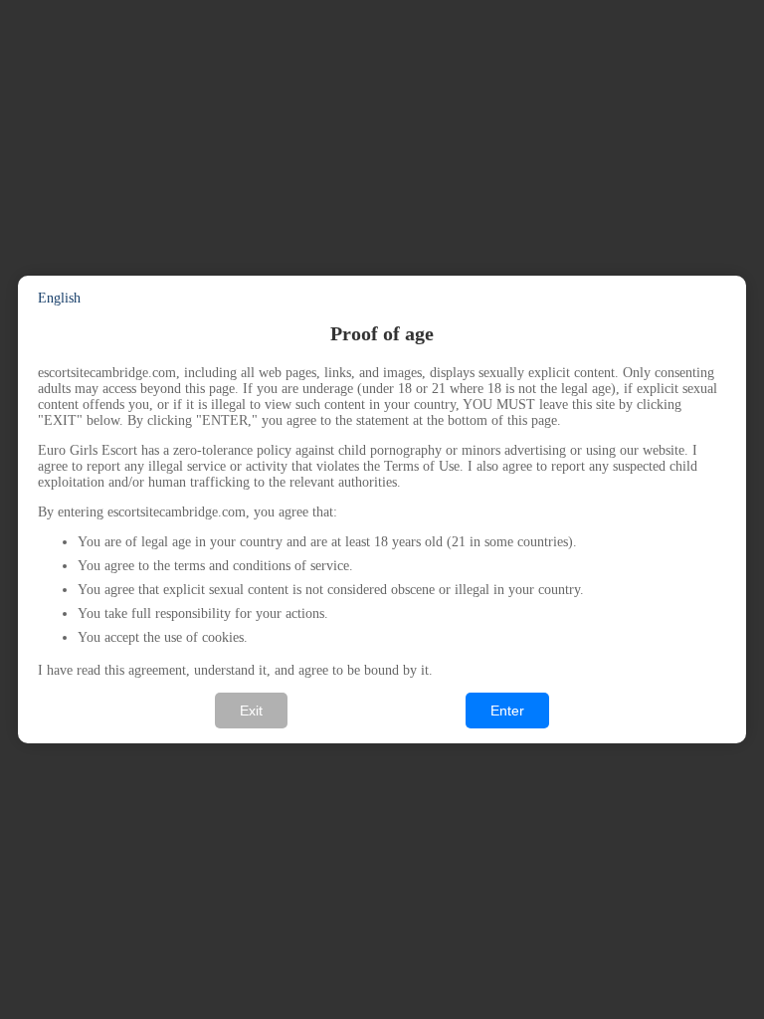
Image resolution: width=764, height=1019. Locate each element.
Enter (507, 710)
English (59, 298)
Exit (251, 710)
